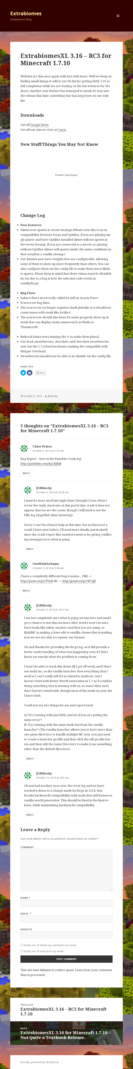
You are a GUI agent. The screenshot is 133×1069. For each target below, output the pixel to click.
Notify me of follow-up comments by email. (50, 945)
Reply (26, 473)
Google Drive (39, 125)
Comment (27, 847)
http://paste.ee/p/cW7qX (79, 581)
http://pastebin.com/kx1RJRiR (40, 463)
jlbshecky (52, 396)
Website (26, 929)
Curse (62, 130)
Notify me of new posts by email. (43, 951)
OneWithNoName (46, 564)
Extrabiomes (26, 13)
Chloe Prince (42, 446)
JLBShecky (44, 488)
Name (25, 897)
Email (25, 913)
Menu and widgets (118, 20)
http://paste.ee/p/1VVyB (36, 581)
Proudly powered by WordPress (39, 1062)
